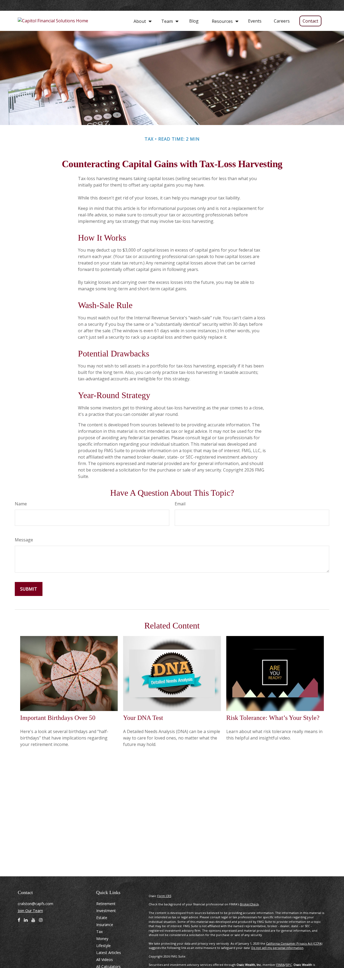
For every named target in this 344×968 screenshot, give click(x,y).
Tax (99, 931)
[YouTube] (33, 922)
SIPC (289, 965)
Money (102, 938)
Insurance (104, 924)
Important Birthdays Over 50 (57, 717)
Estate (101, 917)
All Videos (104, 959)
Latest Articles (108, 952)
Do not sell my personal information (277, 948)
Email (180, 504)
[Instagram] (41, 922)
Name (21, 504)
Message (24, 540)
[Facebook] (19, 922)
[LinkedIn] (26, 922)
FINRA (280, 965)
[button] (141, 21)
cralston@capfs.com (35, 903)
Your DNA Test (143, 717)
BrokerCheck (249, 904)
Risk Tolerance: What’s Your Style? (273, 717)
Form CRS (164, 896)
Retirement (106, 903)
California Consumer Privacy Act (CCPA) (294, 943)
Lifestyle (103, 945)
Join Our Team (30, 910)
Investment (106, 910)
